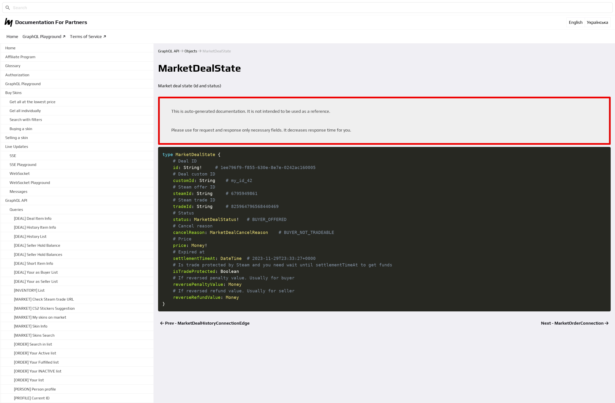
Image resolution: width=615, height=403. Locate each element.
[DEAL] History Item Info (35, 227)
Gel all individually (25, 110)
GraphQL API (168, 51)
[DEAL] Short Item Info (33, 263)
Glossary (12, 65)
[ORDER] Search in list (33, 344)
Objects (190, 51)
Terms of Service (86, 36)
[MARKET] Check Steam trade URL (44, 299)
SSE (13, 155)
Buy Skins (13, 92)
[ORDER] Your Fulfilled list (36, 362)
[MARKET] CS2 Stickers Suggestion (44, 308)
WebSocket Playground (30, 182)
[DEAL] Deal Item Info (32, 218)
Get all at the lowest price (32, 102)
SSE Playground (23, 164)
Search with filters (26, 119)
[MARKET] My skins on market (40, 317)
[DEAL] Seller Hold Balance (37, 245)
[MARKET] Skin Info (30, 326)
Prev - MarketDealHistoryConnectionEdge (207, 323)
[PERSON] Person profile (35, 389)
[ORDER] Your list (29, 380)
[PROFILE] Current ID (31, 398)
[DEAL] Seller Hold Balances (38, 254)
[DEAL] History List (30, 236)
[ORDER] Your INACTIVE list (38, 371)
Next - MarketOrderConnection (573, 323)
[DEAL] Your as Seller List (36, 281)
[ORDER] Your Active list (35, 353)
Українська (597, 22)
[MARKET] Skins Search (34, 335)
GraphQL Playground (42, 36)
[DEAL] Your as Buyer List (36, 272)
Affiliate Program (20, 57)
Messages (18, 191)
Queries (16, 209)
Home (12, 36)
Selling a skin (16, 137)
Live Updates (16, 146)
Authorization (17, 75)
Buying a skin (21, 128)
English (576, 22)
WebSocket (20, 173)
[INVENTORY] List (29, 290)
